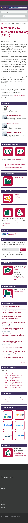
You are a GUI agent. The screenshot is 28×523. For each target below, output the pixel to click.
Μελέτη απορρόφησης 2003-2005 (13, 384)
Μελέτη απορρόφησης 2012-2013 (13, 379)
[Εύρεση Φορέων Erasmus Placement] (8, 298)
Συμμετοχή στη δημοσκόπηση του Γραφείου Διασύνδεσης (20, 453)
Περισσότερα (23, 362)
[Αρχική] (14, 8)
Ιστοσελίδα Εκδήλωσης (19, 95)
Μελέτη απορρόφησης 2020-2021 (13, 374)
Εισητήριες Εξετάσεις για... (13, 123)
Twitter (2, 493)
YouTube (3, 507)
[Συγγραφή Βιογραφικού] (8, 156)
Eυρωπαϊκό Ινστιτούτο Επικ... (14, 132)
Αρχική (2, 23)
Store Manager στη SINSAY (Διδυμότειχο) (12, 347)
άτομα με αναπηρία (21, 222)
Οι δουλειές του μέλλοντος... (14, 115)
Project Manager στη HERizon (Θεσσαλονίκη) (12, 357)
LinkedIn (3, 501)
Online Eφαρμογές (16, 159)
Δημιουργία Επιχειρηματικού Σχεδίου (14, 167)
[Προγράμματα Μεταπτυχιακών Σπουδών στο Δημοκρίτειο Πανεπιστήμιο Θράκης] (8, 274)
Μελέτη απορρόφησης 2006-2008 (13, 382)
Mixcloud (3, 504)
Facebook (3, 496)
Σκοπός (9, 106)
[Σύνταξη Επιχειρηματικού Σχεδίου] (20, 156)
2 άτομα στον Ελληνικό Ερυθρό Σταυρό (11, 306)
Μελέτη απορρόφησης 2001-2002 (13, 385)
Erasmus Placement (19, 291)
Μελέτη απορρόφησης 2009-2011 (13, 380)
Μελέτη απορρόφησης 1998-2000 (13, 387)
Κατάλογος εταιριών (19, 177)
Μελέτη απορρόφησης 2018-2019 (13, 375)
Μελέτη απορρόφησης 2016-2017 (13, 377)
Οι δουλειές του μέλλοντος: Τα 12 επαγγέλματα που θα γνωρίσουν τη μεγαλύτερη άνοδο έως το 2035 (13, 335)
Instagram (3, 498)
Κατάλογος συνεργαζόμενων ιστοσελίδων (18, 196)
